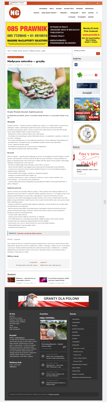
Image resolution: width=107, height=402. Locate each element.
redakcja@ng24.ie (20, 338)
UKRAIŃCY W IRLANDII (78, 374)
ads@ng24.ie (13, 367)
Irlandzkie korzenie (78, 351)
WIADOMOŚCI (76, 322)
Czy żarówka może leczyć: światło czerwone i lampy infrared (58, 279)
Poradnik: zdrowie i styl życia (15, 57)
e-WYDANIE (71, 17)
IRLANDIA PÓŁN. (69, 8)
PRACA (52, 8)
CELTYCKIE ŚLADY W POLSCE (79, 364)
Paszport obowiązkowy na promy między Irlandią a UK (73, 3)
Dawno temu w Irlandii (79, 348)
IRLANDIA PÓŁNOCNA (78, 329)
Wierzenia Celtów (77, 361)
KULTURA (91, 13)
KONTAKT (91, 17)
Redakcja (11, 65)
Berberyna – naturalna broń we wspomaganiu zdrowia (25, 279)
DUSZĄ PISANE (76, 371)
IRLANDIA (59, 8)
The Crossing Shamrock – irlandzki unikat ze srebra (52, 345)
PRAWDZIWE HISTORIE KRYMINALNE (81, 377)
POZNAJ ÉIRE (74, 13)
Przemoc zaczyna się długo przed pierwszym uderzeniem (55, 375)
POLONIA (36, 13)
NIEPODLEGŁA (89, 8)
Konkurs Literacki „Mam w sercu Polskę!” (85, 170)
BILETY (84, 13)
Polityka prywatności (53, 394)
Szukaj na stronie (79, 51)
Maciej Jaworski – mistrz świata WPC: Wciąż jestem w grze (54, 366)
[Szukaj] (98, 53)
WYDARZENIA (82, 17)
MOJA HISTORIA (54, 354)
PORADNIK (63, 13)
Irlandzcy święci (77, 355)
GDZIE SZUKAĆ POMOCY (49, 13)
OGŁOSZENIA (43, 8)
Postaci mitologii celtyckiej (80, 358)
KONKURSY (79, 8)
